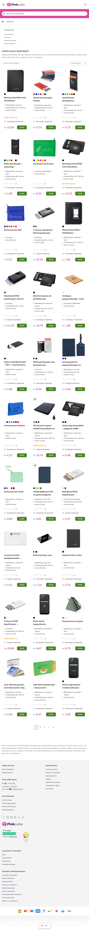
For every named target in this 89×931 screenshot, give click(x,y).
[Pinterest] (15, 817)
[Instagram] (19, 817)
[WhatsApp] (3, 817)
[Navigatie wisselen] (3, 4)
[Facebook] (7, 817)
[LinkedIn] (11, 817)
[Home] (3, 22)
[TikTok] (22, 817)
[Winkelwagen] (85, 4)
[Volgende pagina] (53, 727)
